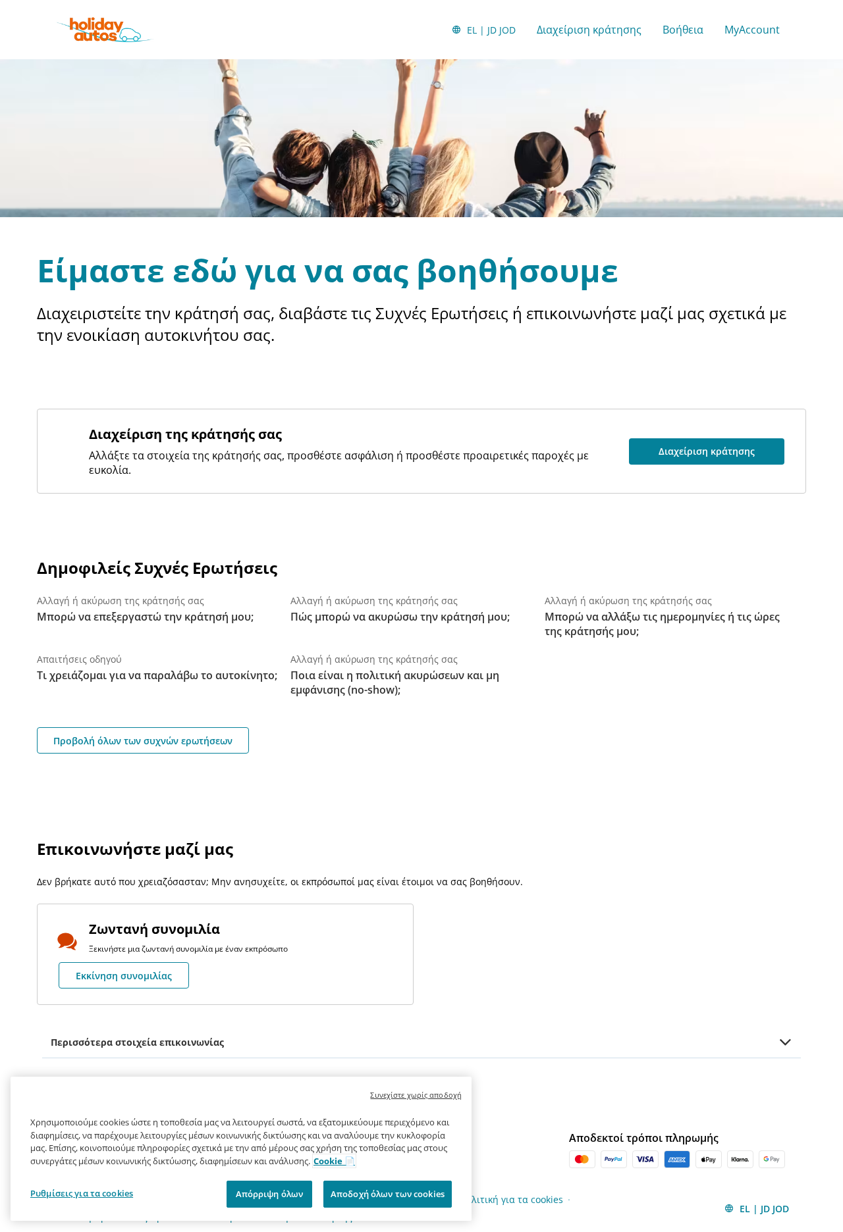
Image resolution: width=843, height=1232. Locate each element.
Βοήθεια (683, 29)
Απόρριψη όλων (270, 1194)
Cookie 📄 (334, 1161)
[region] (241, 1149)
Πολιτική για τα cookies (511, 1199)
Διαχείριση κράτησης (589, 29)
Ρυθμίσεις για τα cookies (81, 1193)
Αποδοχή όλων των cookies (388, 1194)
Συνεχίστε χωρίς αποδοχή (416, 1095)
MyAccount (752, 29)
